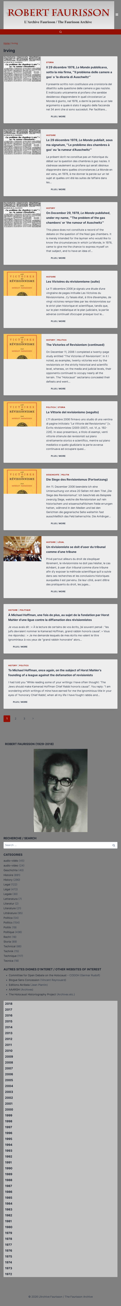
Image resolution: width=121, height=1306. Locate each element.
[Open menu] (117, 14)
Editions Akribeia (19, 984)
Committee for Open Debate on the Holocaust (38, 975)
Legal (7, 884)
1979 (8, 1233)
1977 (8, 1244)
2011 (8, 1045)
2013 (8, 1033)
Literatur (9, 903)
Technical (9, 946)
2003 (9, 1092)
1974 (8, 1262)
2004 (9, 1086)
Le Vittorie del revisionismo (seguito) (72, 412)
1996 (8, 1133)
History (50, 208)
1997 (8, 1127)
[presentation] (22, 69)
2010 (9, 1051)
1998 (8, 1121)
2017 (8, 1009)
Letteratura (11, 898)
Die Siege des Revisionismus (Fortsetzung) (77, 479)
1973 (8, 1268)
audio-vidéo (11, 860)
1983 (8, 1209)
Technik (8, 951)
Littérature (10, 913)
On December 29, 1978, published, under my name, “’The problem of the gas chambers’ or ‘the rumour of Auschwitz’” (78, 217)
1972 (8, 1274)
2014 (9, 1027)
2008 (9, 1062)
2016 (8, 1015)
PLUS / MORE (59, 116)
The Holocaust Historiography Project (33, 994)
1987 (8, 1186)
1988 (8, 1180)
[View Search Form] (60, 32)
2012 (8, 1039)
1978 (8, 1239)
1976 (8, 1250)
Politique (25, 610)
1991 (8, 1162)
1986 (8, 1192)
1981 (8, 1221)
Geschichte (52, 475)
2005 (9, 1080)
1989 (8, 1174)
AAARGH (14, 989)
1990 (8, 1168)
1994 (8, 1145)
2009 (9, 1056)
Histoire (51, 135)
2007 (9, 1068)
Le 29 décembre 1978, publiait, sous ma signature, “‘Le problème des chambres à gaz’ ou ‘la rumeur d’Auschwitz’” (79, 145)
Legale (8, 894)
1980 (8, 1227)
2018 (8, 1003)
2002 (9, 1098)
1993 (8, 1150)
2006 (9, 1074)
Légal (61, 542)
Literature (10, 908)
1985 (8, 1197)
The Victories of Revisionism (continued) (75, 345)
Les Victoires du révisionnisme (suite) (73, 281)
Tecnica (8, 960)
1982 (8, 1215)
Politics (62, 340)
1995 (8, 1139)
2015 (8, 1021)
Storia (50, 62)
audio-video (11, 865)
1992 (8, 1156)
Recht (7, 936)
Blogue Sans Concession (24, 980)
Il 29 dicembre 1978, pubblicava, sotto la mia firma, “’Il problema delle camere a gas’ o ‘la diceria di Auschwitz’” (79, 72)
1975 (8, 1256)
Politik (65, 475)
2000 (9, 1109)
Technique (10, 955)
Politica (51, 407)
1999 (8, 1115)
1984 (8, 1203)
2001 (9, 1103)
